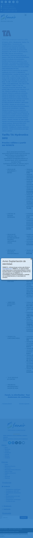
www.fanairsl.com (7, 268)
